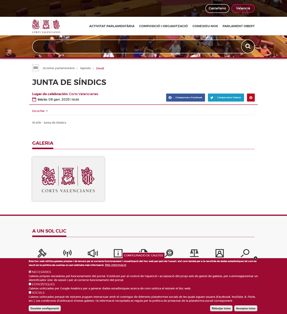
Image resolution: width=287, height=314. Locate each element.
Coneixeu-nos (205, 26)
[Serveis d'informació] (118, 254)
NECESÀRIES (41, 272)
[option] (68, 179)
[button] (68, 179)
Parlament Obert (239, 26)
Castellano (217, 8)
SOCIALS (38, 292)
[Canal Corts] (67, 254)
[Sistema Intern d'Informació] (93, 254)
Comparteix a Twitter (229, 97)
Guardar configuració (44, 308)
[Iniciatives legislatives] (194, 254)
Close (255, 258)
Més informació (115, 265)
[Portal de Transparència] (169, 254)
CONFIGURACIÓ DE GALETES (143, 255)
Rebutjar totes (221, 308)
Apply (248, 46)
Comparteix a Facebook (188, 97)
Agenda (85, 68)
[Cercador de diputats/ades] (245, 254)
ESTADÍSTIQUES (43, 284)
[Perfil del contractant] (220, 254)
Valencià (243, 8)
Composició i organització (163, 26)
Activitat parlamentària (112, 26)
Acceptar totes (246, 308)
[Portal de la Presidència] (42, 254)
